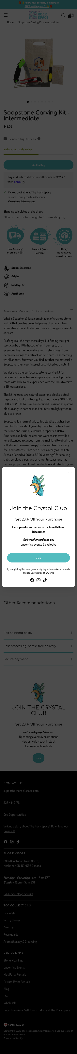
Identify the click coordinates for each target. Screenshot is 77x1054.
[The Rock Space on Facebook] (32, 581)
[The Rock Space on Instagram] (38, 581)
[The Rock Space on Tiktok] (44, 581)
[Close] (70, 471)
